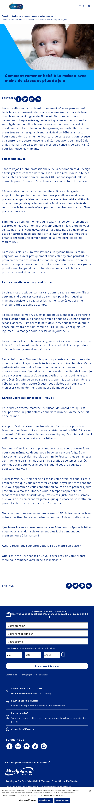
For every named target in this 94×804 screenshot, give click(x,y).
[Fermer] (90, 790)
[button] (3, 6)
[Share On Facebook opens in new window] (18, 99)
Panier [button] (89, 6)
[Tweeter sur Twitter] (25, 99)
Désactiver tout (62, 800)
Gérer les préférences (27, 800)
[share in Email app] (38, 99)
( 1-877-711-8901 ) (34, 688)
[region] (47, 795)
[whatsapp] (31, 99)
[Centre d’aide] (80, 6)
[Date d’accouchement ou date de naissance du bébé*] (64, 654)
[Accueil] (25, 6)
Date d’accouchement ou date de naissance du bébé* (30, 648)
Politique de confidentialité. (54, 795)
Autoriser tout (45, 800)
